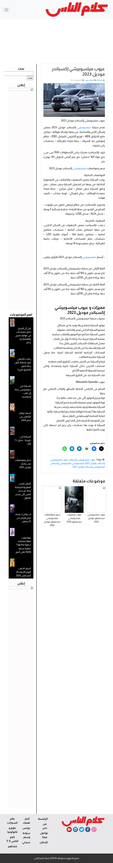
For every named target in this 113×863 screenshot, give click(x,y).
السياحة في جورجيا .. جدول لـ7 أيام (23, 440)
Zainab (99, 80)
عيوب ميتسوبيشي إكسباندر (82, 459)
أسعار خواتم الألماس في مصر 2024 (25, 416)
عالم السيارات (89, 80)
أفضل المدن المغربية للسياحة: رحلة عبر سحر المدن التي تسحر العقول (23, 490)
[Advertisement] (56, 41)
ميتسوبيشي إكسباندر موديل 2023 (89, 467)
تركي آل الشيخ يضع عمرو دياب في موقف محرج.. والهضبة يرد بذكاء (23, 335)
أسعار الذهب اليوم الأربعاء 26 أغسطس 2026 (23, 572)
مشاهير (12, 846)
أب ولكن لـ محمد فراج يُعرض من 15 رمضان (23, 518)
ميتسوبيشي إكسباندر (61, 463)
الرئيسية (43, 818)
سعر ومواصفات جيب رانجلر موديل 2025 (23, 463)
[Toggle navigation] (6, 10)
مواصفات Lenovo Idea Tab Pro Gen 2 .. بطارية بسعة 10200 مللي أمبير (23, 545)
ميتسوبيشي (84, 127)
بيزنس (26, 827)
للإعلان (44, 842)
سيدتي (26, 842)
